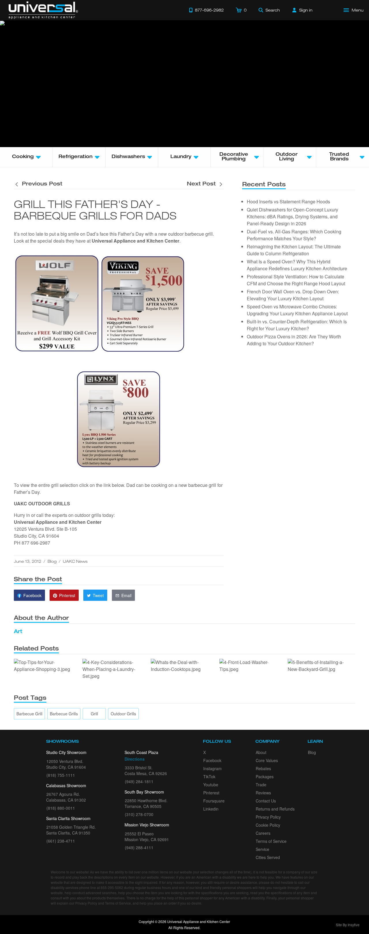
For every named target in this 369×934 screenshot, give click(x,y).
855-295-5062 (112, 887)
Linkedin (211, 809)
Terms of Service (271, 841)
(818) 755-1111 (60, 775)
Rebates (263, 768)
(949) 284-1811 (139, 781)
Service (262, 849)
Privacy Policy (268, 817)
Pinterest (211, 793)
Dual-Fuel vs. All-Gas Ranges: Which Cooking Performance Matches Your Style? (294, 235)
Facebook (212, 760)
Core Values (267, 760)
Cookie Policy (268, 825)
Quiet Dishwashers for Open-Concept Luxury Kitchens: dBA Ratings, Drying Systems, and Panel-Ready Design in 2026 (292, 216)
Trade (261, 784)
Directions (135, 759)
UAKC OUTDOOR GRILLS (42, 503)
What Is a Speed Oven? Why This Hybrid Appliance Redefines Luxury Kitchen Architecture (297, 265)
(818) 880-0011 (60, 808)
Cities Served (268, 857)
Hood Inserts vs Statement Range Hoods (288, 201)
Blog (52, 561)
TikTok (209, 776)
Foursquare (214, 801)
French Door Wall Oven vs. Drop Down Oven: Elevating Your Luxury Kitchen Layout (293, 295)
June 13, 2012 (27, 561)
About (261, 752)
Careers (263, 833)
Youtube (210, 784)
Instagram (212, 768)
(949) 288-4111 (139, 847)
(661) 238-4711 (60, 841)
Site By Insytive (347, 924)
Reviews (263, 793)
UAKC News (75, 561)
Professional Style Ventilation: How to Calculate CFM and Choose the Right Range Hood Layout (296, 280)
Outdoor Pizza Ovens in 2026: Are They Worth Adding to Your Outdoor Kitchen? (294, 340)
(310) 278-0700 (139, 814)
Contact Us (266, 801)
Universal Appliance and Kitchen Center (135, 240)
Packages (265, 776)
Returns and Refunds (275, 809)
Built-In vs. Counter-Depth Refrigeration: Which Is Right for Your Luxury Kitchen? (297, 325)
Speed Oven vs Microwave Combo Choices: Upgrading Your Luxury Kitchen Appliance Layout (297, 310)
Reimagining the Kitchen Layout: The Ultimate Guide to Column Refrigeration (294, 250)
